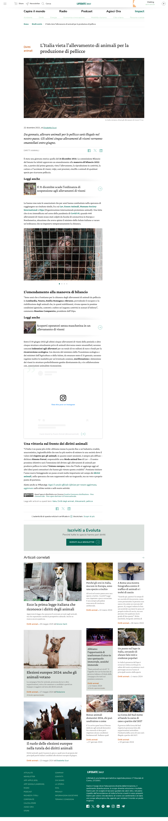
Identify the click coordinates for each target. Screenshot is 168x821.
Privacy (58, 792)
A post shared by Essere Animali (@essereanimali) (59, 434)
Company (59, 773)
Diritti (41, 17)
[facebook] (87, 806)
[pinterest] (98, 806)
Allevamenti (80, 501)
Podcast (86, 11)
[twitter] (93, 806)
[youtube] (108, 806)
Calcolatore (30, 803)
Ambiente (28, 17)
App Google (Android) (34, 784)
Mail (57, 788)
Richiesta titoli (31, 795)
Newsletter (35, 3)
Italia (55, 501)
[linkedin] (118, 806)
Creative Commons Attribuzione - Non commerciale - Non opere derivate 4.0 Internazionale (64, 495)
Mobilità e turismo (99, 17)
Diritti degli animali (66, 501)
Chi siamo (59, 780)
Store (21, 3)
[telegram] (123, 806)
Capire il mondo (34, 11)
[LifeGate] (84, 3)
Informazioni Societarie (66, 795)
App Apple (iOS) (31, 780)
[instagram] (113, 806)
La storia (59, 784)
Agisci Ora (113, 11)
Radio (63, 11)
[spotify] (103, 806)
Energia (53, 17)
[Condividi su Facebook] (89, 150)
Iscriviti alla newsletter (81, 542)
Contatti (59, 776)
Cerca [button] (48, 3)
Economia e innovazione (73, 17)
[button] (98, 254)
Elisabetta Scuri (50, 127)
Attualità (28, 773)
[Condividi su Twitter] (95, 150)
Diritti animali (28, 49)
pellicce (89, 501)
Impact (139, 11)
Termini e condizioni (64, 799)
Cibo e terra (118, 17)
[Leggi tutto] (142, 557)
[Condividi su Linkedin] (100, 150)
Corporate (29, 799)
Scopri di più (89, 516)
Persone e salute (137, 17)
